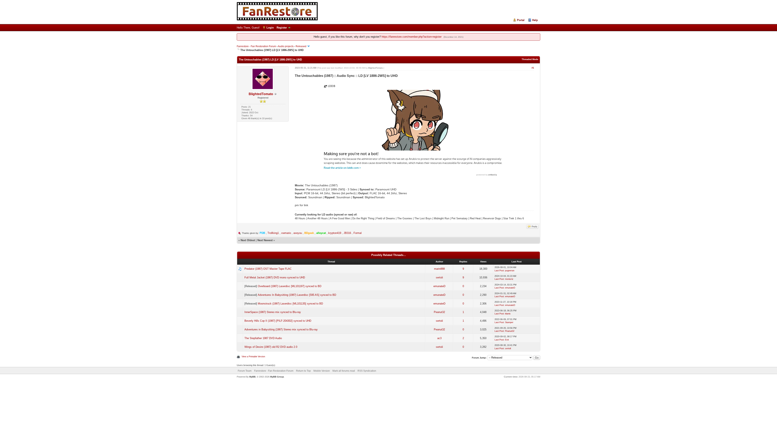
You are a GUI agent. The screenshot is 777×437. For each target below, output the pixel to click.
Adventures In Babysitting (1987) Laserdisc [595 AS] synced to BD (297, 294)
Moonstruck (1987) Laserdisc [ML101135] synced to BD (290, 303)
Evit (507, 339)
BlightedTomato (261, 94)
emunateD (439, 286)
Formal (357, 232)
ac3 (439, 338)
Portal (520, 20)
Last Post (499, 270)
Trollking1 (273, 232)
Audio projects (286, 46)
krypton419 (334, 232)
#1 (533, 68)
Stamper (509, 322)
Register (282, 27)
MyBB (252, 376)
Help (535, 20)
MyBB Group (277, 376)
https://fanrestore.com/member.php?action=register (412, 36)
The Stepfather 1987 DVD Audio (263, 338)
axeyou (297, 232)
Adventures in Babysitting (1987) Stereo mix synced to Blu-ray (281, 329)
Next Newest (265, 240)
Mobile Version (321, 370)
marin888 (439, 268)
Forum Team (245, 370)
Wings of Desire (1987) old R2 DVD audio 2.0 (270, 346)
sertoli (439, 277)
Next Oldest (248, 240)
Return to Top (303, 370)
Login (270, 27)
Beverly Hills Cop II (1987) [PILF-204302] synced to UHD (277, 320)
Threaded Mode (530, 59)
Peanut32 (439, 312)
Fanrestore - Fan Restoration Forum (256, 46)
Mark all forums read (343, 370)
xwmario (286, 232)
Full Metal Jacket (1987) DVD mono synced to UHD (274, 277)
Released (301, 46)
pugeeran (509, 270)
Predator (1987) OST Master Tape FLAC (268, 268)
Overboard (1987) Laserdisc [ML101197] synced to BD (289, 286)
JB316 (347, 232)
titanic (508, 313)
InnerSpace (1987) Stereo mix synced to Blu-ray (272, 312)
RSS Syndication (367, 370)
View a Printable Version (253, 356)
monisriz (509, 279)
